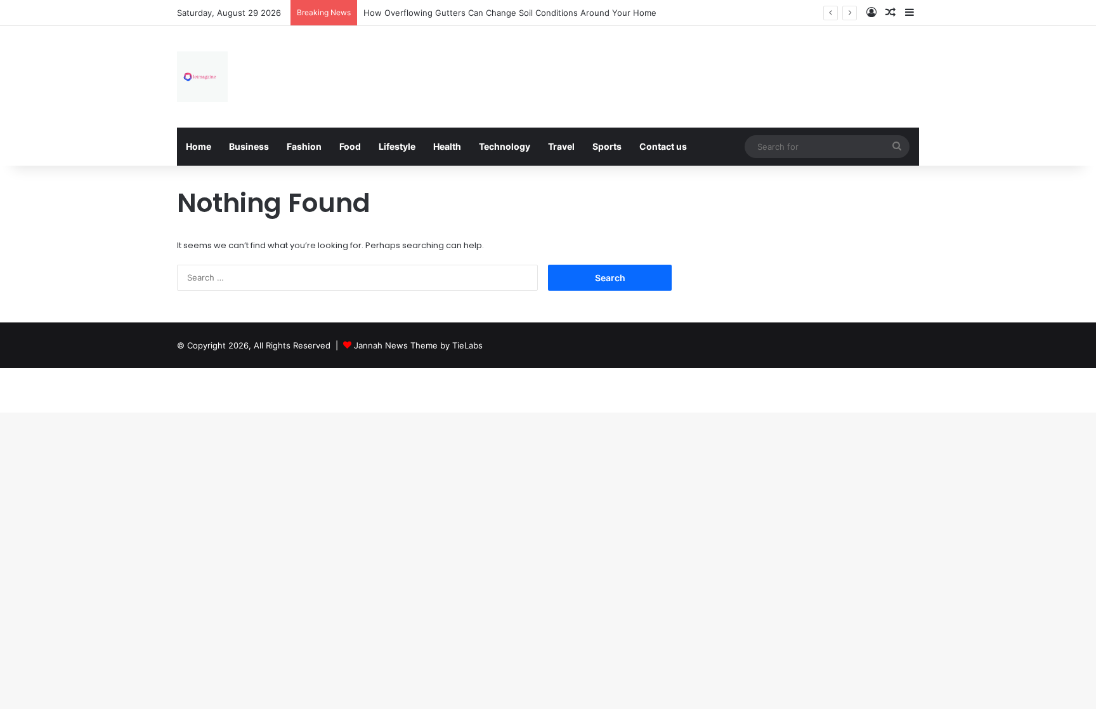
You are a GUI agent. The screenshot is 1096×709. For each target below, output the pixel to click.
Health (447, 146)
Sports (607, 146)
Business (249, 146)
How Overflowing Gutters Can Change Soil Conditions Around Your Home (509, 13)
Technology (504, 146)
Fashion (304, 146)
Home (198, 146)
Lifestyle (397, 146)
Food (350, 146)
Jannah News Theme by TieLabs (418, 345)
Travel (561, 146)
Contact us (663, 146)
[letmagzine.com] (202, 76)
